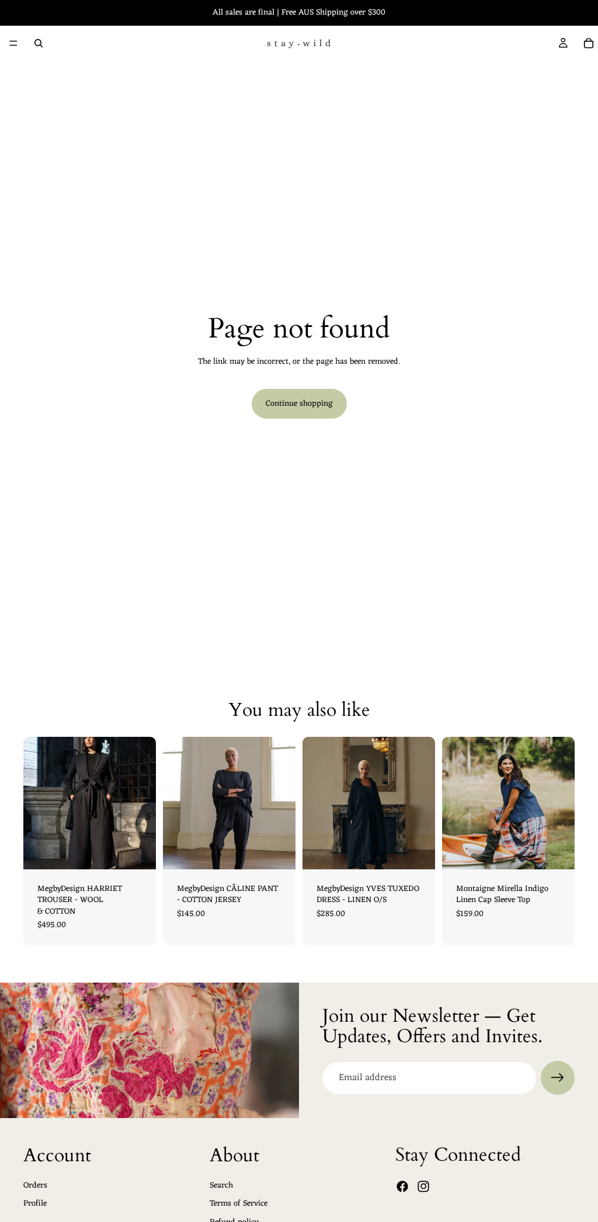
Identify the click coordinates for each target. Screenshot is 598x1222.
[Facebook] (402, 1187)
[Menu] (13, 43)
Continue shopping (299, 403)
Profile (35, 1204)
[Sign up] (558, 1078)
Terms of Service (238, 1204)
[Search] (38, 43)
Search (221, 1185)
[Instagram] (423, 1187)
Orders (35, 1185)
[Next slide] (422, 803)
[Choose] (137, 851)
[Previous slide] (315, 803)
